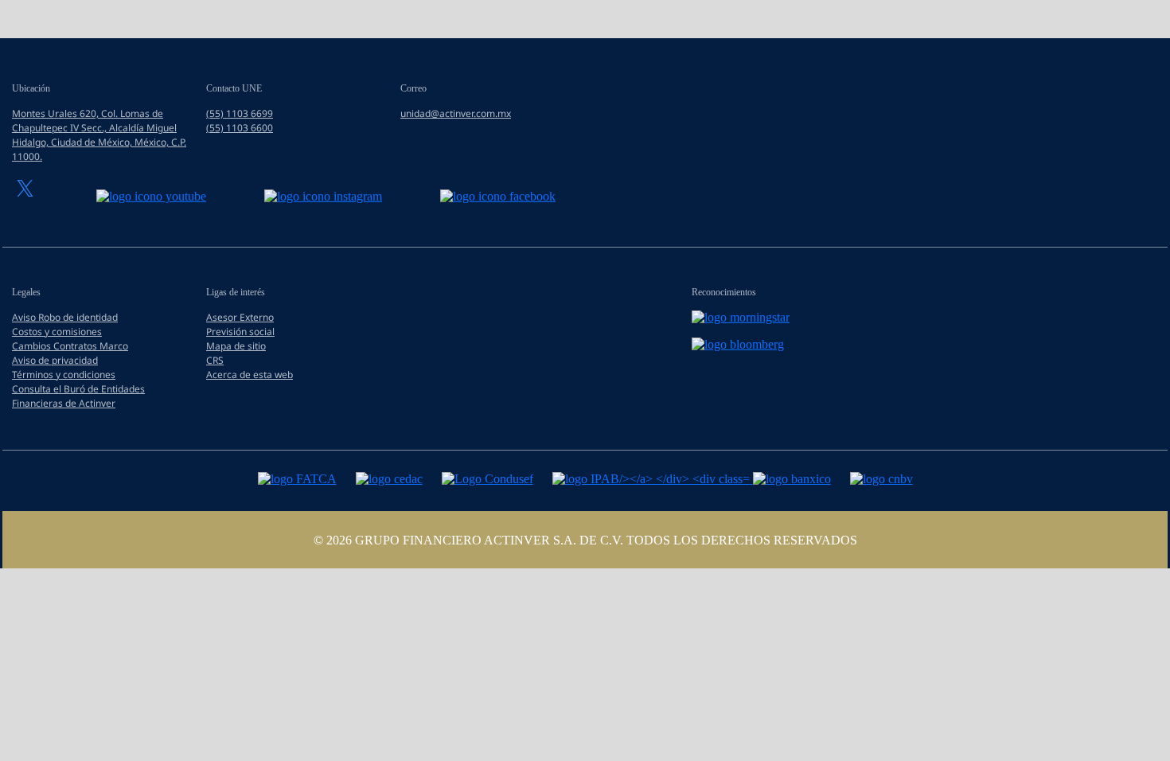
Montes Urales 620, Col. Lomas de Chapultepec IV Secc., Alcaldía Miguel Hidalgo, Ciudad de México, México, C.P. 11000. (99, 135)
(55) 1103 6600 (239, 128)
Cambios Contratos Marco (70, 346)
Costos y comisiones (57, 331)
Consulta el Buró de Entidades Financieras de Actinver (78, 396)
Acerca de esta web (249, 374)
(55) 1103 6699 (239, 113)
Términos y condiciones (63, 374)
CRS (215, 360)
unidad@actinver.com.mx (455, 113)
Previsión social (240, 331)
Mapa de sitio (236, 346)
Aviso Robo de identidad (65, 317)
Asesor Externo (240, 317)
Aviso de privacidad (55, 360)
